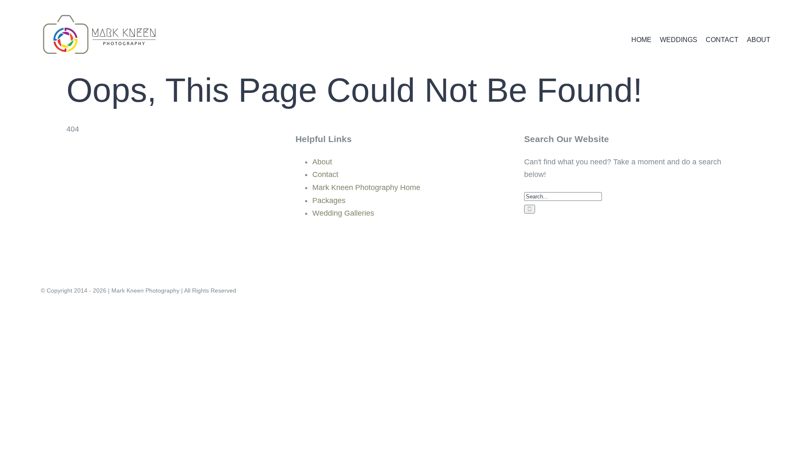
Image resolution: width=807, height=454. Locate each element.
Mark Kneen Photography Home (366, 187)
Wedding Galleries (343, 213)
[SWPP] (88, 239)
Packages (328, 200)
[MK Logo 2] (100, 12)
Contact (325, 174)
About (322, 162)
